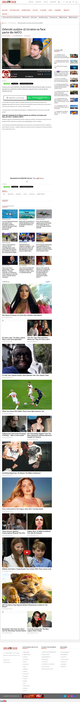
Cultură (25, 678)
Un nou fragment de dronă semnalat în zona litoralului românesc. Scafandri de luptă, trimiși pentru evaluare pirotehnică (10, 225)
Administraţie (26, 10)
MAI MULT (5, 14)
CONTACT (45, 661)
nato (4, 194)
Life (24, 683)
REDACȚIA (45, 659)
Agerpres (63, 666)
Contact (46, 1)
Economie (43, 10)
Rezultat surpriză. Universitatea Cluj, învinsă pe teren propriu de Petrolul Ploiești (61, 56)
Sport (50, 10)
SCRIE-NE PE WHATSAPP (49, 652)
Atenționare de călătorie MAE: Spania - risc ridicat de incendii (61, 113)
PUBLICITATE (46, 654)
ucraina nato (31, 194)
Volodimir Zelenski (41, 194)
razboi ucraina (10, 194)
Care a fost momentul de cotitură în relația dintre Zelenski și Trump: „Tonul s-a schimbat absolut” (26, 270)
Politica (25, 657)
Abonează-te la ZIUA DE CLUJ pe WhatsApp (39, 97)
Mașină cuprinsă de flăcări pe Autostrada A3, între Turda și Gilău (61, 62)
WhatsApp (53, 1)
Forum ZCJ (26, 673)
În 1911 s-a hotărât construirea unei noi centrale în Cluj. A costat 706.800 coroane (61, 80)
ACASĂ (5, 10)
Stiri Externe (12, 23)
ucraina (25, 194)
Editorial (25, 688)
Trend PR (63, 657)
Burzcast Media (45, 699)
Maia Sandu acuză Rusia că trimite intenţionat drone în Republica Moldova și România (26, 224)
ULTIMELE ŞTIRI (15, 10)
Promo (25, 690)
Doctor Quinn (64, 659)
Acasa (5, 23)
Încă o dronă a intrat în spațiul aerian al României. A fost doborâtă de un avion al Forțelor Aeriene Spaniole (43, 224)
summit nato (18, 194)
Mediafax (63, 664)
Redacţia (31, 1)
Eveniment (58, 10)
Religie (25, 681)
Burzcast (39, 699)
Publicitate (38, 1)
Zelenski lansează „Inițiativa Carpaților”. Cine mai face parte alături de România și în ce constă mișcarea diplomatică (26, 248)
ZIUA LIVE (26, 17)
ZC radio (34, 17)
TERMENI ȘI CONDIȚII (48, 664)
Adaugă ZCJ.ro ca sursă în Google (16, 98)
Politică (35, 10)
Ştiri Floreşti (64, 17)
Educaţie (25, 676)
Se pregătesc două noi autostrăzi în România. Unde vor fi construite (61, 107)
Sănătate (66, 10)
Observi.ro (64, 661)
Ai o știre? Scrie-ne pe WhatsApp (12, 17)
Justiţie (25, 671)
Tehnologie (26, 652)
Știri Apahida (73, 17)
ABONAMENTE (46, 657)
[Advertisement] (27, 142)
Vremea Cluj (54, 17)
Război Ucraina (44, 17)
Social (24, 661)
